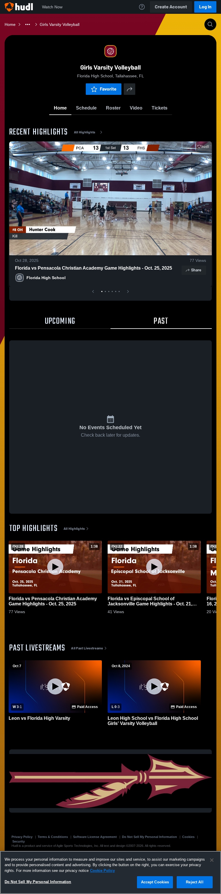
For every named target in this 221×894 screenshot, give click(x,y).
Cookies (188, 837)
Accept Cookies (155, 882)
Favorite (108, 89)
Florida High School (46, 277)
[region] (110, 872)
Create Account (171, 7)
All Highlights (85, 132)
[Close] (211, 860)
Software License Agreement (95, 837)
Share (196, 270)
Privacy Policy (22, 837)
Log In (205, 7)
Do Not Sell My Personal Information (149, 837)
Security (18, 841)
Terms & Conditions (53, 837)
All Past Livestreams (87, 648)
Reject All (194, 882)
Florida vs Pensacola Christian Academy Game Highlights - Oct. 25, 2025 (93, 268)
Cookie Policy (102, 870)
